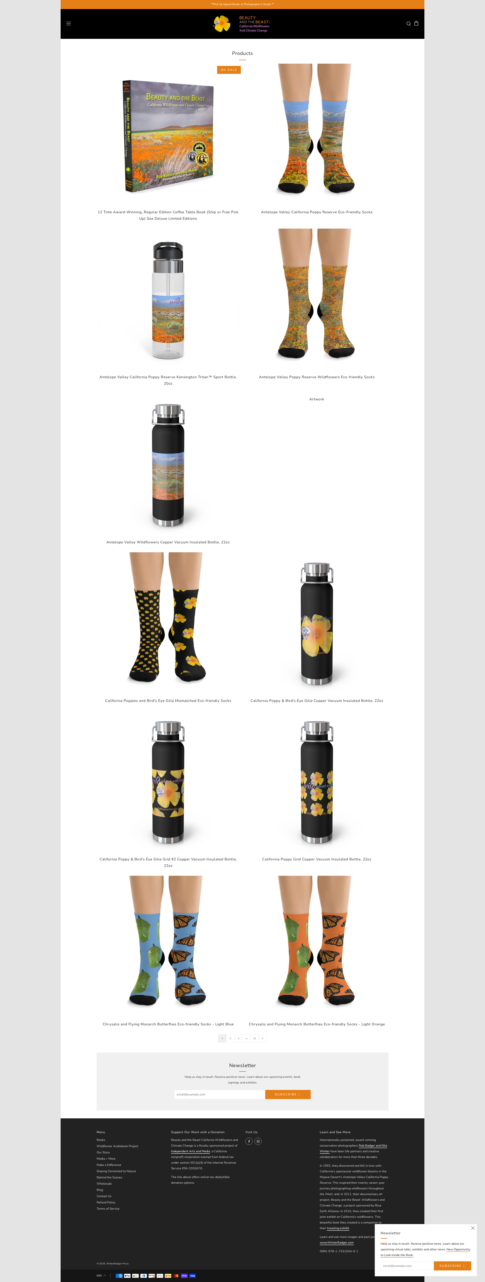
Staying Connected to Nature (116, 1171)
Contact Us (104, 1196)
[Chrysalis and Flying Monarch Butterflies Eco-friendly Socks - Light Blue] (168, 947)
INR (99, 1276)
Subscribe (286, 1094)
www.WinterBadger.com (337, 1243)
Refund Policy (106, 1202)
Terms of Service (108, 1209)
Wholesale (104, 1184)
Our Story (103, 1152)
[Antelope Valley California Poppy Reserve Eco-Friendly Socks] (316, 135)
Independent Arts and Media (190, 1151)
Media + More (106, 1159)
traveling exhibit (338, 1228)
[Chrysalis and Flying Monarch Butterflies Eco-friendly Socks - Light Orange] (316, 947)
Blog (100, 1190)
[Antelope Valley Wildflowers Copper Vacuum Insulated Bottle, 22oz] (168, 465)
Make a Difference (109, 1165)
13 (254, 1038)
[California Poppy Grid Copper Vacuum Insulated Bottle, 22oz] (316, 782)
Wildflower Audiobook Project (117, 1146)
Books (101, 1140)
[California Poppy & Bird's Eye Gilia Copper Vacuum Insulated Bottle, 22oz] (316, 623)
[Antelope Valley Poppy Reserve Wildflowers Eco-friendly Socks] (316, 300)
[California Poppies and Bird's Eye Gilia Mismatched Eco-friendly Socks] (168, 623)
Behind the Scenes (109, 1177)
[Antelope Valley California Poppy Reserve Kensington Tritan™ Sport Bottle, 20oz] (168, 300)
